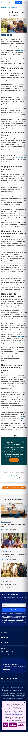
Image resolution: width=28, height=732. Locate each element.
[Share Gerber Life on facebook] (2, 35)
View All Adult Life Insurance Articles (14, 487)
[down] (16, 477)
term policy (19, 336)
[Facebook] (2, 679)
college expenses (21, 157)
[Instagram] (5, 679)
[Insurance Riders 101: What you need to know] (14, 510)
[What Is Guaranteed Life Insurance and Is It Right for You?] (14, 540)
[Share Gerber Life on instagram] (8, 35)
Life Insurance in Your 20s (9, 584)
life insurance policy (15, 330)
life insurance (21, 50)
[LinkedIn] (13, 679)
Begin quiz (18, 2)
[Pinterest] (11, 679)
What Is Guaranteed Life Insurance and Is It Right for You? (13, 555)
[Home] (6, 2)
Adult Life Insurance (6, 522)
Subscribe (14, 610)
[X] (8, 679)
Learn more (14, 460)
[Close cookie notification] (24, 702)
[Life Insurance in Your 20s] (14, 570)
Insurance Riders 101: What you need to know (13, 525)
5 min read (15, 17)
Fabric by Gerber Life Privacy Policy (16, 622)
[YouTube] (16, 679)
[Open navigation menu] (25, 2)
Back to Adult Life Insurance (10, 7)
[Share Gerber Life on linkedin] (10, 35)
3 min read (13, 559)
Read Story (4, 529)
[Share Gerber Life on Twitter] (5, 35)
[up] (11, 477)
